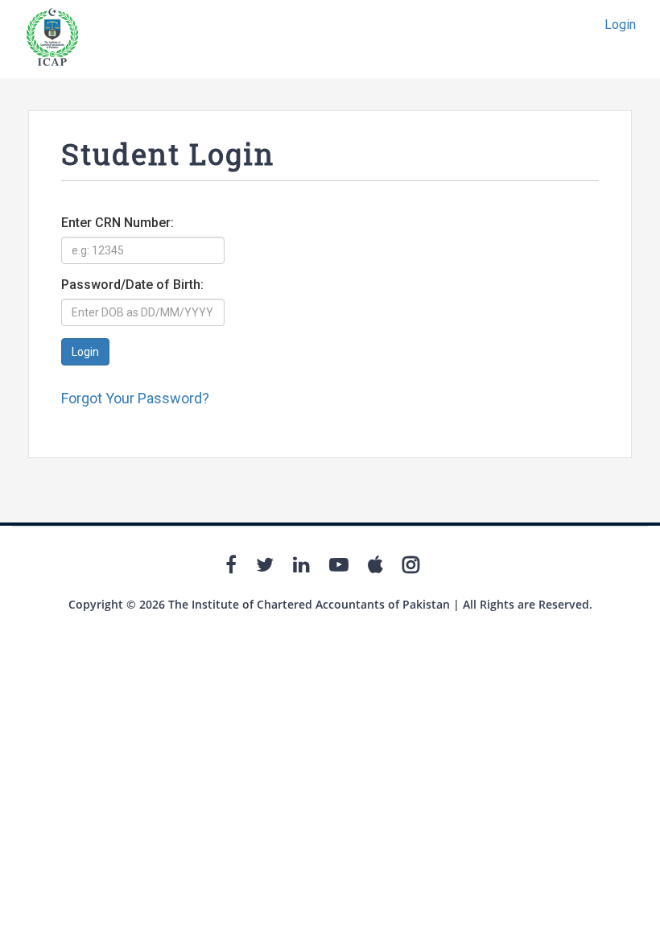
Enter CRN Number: (117, 222)
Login (620, 24)
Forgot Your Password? (135, 398)
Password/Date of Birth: (132, 284)
